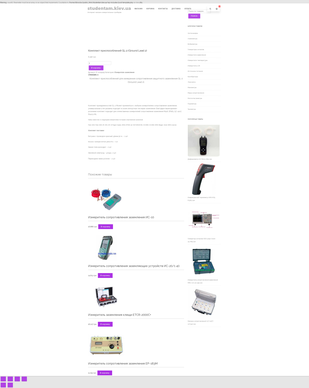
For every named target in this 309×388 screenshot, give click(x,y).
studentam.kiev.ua (109, 8)
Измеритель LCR (194, 66)
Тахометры (192, 109)
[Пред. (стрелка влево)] (3, 385)
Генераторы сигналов (196, 49)
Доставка (176, 9)
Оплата (187, 9)
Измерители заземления (124, 72)
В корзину (96, 68)
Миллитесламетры (195, 98)
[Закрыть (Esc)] (3, 379)
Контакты (163, 9)
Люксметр (192, 82)
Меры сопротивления (196, 93)
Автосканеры (193, 33)
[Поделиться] (10, 379)
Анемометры (192, 39)
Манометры (192, 87)
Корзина (150, 9)
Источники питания (195, 71)
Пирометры (192, 104)
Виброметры (192, 44)
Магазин (139, 9)
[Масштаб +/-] (24, 379)
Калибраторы (193, 77)
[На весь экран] (17, 379)
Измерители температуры (197, 60)
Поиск (194, 16)
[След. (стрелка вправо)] (10, 385)
